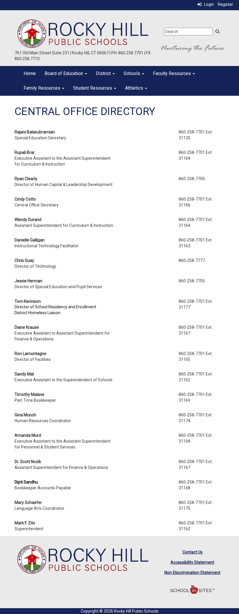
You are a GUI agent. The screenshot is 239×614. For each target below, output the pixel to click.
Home (30, 73)
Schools (132, 73)
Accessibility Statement (192, 562)
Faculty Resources (172, 73)
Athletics (134, 88)
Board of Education (64, 73)
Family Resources (42, 88)
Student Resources (93, 88)
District (104, 73)
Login (207, 4)
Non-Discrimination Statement (192, 572)
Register (225, 4)
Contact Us (192, 552)
